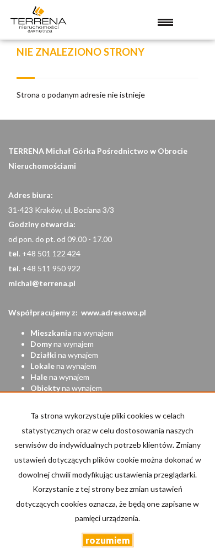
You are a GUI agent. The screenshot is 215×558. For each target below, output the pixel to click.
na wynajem (72, 332)
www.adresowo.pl (113, 312)
